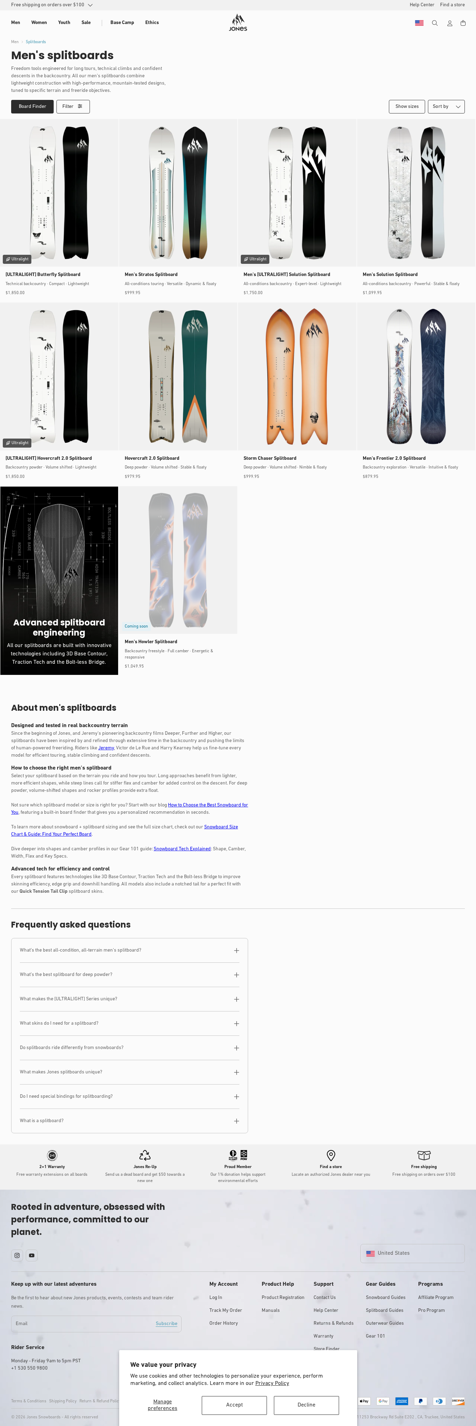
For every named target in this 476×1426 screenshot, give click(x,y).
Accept (234, 1405)
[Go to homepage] (238, 22)
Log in (215, 1297)
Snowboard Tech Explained (182, 849)
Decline (306, 1405)
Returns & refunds (334, 1323)
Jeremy (106, 748)
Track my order (225, 1310)
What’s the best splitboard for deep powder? (66, 974)
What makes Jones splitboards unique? (61, 1072)
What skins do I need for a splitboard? (59, 1023)
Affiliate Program (436, 1297)
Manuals (271, 1310)
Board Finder (32, 106)
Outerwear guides (385, 1323)
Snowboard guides (386, 1297)
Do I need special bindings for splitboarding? (66, 1096)
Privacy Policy (272, 1383)
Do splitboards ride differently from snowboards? (71, 1047)
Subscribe (166, 1323)
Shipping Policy (63, 1401)
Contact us (325, 1297)
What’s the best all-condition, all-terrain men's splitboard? (80, 950)
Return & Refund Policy (100, 1401)
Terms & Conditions (28, 1401)
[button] (15, 23)
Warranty (323, 1336)
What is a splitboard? (41, 1121)
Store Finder (327, 1349)
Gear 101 (375, 1336)
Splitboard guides (385, 1310)
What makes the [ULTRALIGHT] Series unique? (68, 999)
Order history (223, 1323)
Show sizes (407, 106)
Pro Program (431, 1310)
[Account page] (449, 23)
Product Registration (283, 1297)
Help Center (326, 1310)
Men (15, 42)
